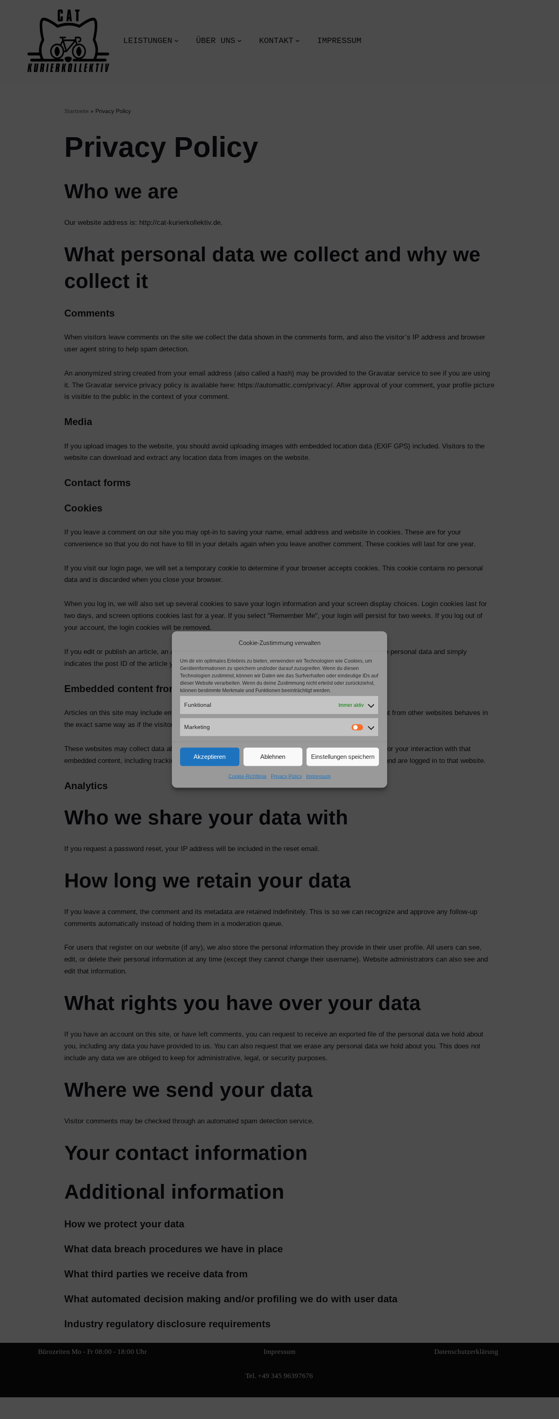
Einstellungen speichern (342, 756)
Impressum (318, 776)
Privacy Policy (286, 776)
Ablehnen (272, 756)
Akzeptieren (209, 756)
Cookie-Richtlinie (247, 776)
